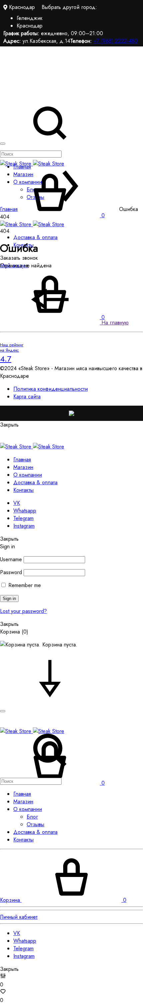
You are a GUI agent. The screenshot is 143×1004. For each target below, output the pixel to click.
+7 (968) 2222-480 (115, 41)
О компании (27, 475)
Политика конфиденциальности (50, 389)
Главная (22, 459)
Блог (32, 817)
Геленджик (30, 18)
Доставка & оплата (35, 237)
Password (11, 572)
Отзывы (35, 824)
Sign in (9, 598)
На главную (114, 322)
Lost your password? (23, 611)
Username (11, 559)
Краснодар (30, 26)
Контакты (23, 490)
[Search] (50, 777)
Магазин (23, 467)
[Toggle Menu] (2, 144)
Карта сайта (27, 396)
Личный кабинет (19, 917)
